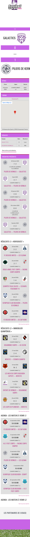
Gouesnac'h (15, 99)
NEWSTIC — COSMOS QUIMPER (15, 359)
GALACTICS (5, 142)
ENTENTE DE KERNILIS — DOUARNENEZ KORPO (15, 391)
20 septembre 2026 (15, 480)
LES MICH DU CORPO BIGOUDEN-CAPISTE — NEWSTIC (15, 374)
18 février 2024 (15, 161)
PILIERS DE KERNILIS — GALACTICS (15, 171)
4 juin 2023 (15, 177)
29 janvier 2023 (15, 191)
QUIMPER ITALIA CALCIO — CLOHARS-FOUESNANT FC (15, 287)
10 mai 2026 (15, 364)
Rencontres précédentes (9, 150)
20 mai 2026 (15, 246)
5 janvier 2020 (15, 223)
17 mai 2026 (15, 350)
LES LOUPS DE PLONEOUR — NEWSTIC (15, 407)
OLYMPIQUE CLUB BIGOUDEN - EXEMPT (15, 474)
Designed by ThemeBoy (6, 532)
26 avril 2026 (15, 260)
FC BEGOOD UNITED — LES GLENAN (15, 255)
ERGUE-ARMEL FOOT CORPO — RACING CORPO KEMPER (15, 270)
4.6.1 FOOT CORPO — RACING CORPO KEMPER (15, 444)
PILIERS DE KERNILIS (7, 145)
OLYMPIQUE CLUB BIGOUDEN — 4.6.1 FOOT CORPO (15, 489)
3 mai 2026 (15, 381)
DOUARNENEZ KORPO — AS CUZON (15, 345)
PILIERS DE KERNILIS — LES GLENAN (15, 460)
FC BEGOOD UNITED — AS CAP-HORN (15, 319)
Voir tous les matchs (24, 324)
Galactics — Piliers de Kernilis (15, 232)
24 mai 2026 (15, 336)
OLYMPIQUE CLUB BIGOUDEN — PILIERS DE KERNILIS (15, 304)
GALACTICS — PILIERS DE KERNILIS (15, 186)
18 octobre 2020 (15, 205)
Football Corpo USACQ (15, 19)
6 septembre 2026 (15, 420)
